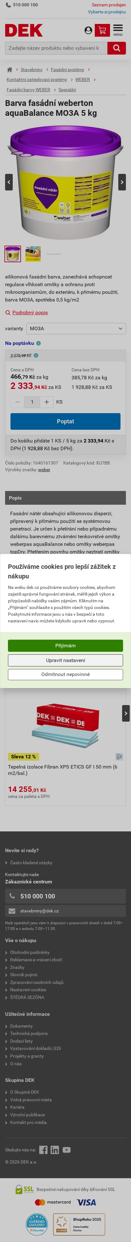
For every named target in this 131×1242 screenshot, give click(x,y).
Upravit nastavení (65, 660)
